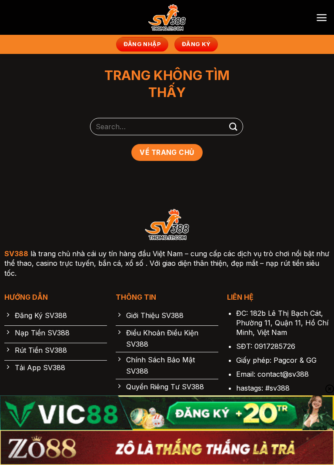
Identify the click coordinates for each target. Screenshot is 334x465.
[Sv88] (167, 17)
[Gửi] (233, 126)
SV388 (16, 253)
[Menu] (321, 17)
